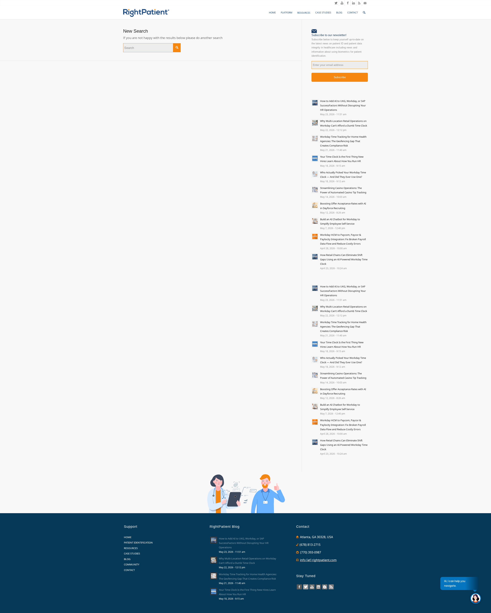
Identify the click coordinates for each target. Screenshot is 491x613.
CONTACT (129, 570)
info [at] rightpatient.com (318, 560)
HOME (127, 537)
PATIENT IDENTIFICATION (138, 542)
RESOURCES (131, 548)
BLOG (127, 559)
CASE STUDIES (132, 553)
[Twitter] (336, 3)
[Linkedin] (353, 3)
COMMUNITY (131, 564)
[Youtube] (342, 3)
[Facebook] (347, 3)
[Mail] (365, 3)
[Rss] (359, 3)
